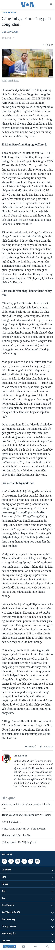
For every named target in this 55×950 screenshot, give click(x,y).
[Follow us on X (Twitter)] (11, 861)
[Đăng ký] (37, 861)
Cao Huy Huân (9, 12)
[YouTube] (23, 946)
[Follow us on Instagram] (24, 861)
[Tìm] (47, 946)
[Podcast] (30, 861)
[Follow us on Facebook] (4, 861)
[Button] (47, 45)
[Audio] (35, 946)
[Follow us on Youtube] (17, 861)
